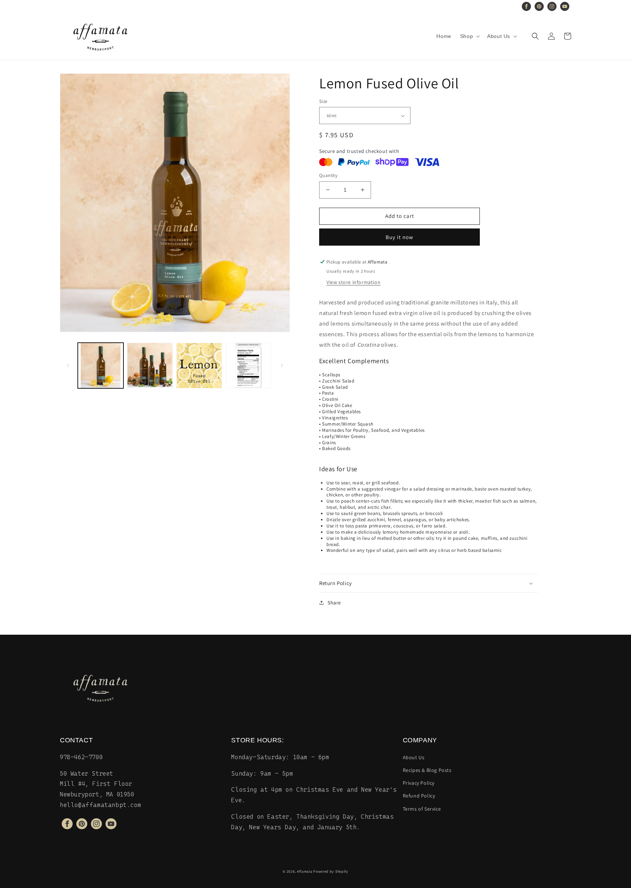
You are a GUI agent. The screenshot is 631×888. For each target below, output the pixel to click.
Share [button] (334, 602)
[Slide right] (282, 365)
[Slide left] (68, 365)
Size (323, 101)
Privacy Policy (419, 783)
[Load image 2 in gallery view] (150, 365)
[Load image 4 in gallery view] (248, 365)
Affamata (305, 871)
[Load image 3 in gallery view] (199, 365)
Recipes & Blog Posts (427, 770)
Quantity (328, 175)
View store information (353, 282)
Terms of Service (422, 809)
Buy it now (399, 237)
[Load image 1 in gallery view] (100, 365)
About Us (414, 757)
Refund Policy (419, 795)
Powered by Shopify (330, 871)
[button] (469, 36)
